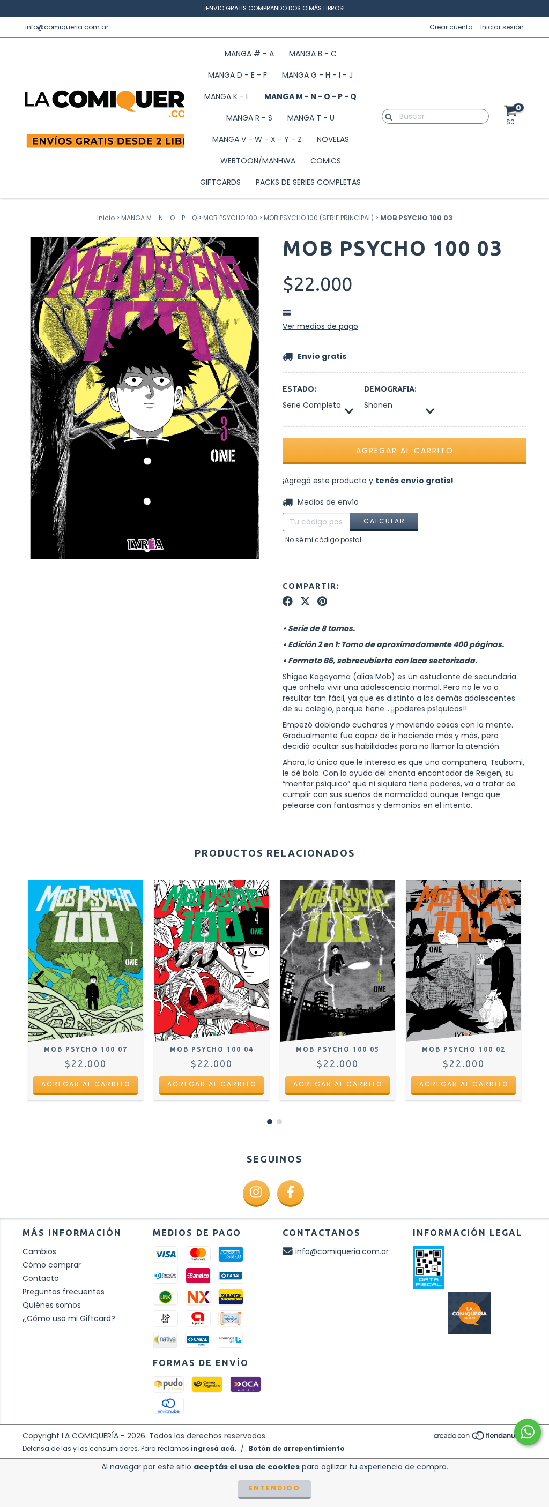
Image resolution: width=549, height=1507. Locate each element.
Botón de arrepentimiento (296, 1448)
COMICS (325, 160)
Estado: (299, 389)
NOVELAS (333, 139)
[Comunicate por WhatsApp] (527, 1432)
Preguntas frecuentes (64, 1291)
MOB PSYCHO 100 (230, 217)
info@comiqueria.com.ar (66, 27)
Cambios (39, 1251)
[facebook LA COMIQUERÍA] (290, 1193)
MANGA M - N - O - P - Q (310, 96)
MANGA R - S (249, 118)
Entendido (274, 1488)
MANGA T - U (311, 118)
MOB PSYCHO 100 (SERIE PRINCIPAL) (319, 217)
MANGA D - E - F (237, 75)
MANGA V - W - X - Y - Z (257, 139)
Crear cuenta (451, 27)
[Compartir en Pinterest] (322, 601)
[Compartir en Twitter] (305, 601)
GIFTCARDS (220, 182)
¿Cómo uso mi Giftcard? (69, 1318)
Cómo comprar (52, 1264)
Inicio (106, 217)
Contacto (41, 1278)
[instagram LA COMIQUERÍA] (256, 1193)
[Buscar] (386, 115)
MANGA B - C (313, 53)
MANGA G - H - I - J (317, 75)
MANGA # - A (249, 53)
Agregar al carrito (85, 1084)
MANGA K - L (226, 96)
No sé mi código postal (323, 539)
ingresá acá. (213, 1448)
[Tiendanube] (479, 1438)
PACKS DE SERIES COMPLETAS (308, 182)
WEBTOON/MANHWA (257, 160)
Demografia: (390, 389)
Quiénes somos (52, 1305)
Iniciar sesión (502, 27)
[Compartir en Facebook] (288, 601)
